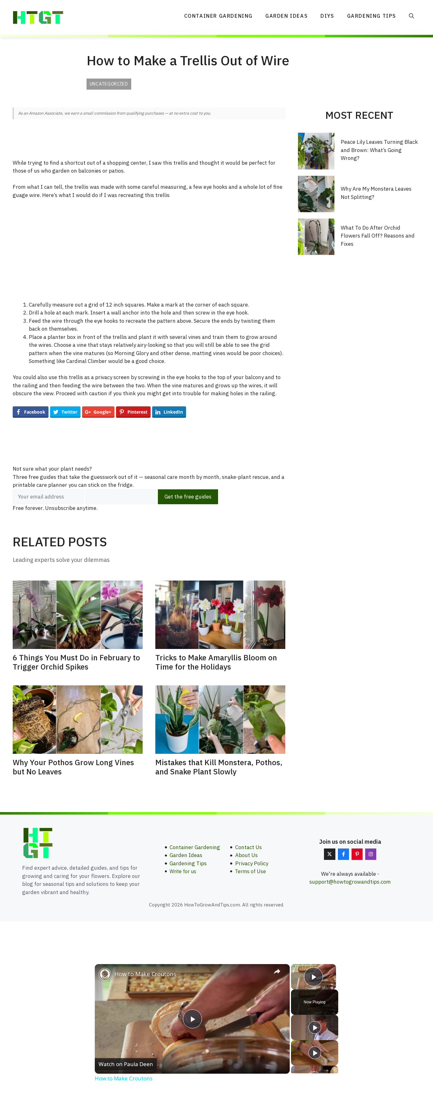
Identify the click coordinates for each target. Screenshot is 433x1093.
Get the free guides (188, 496)
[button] (411, 15)
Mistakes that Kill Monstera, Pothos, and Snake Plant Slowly (218, 767)
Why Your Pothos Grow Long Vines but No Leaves (73, 767)
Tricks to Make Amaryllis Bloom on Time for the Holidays (216, 662)
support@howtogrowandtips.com (350, 881)
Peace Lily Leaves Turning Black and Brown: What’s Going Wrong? (379, 150)
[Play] (314, 1027)
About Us (246, 855)
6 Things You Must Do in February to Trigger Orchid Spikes (76, 662)
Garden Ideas (286, 16)
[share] (277, 971)
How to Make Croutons (145, 974)
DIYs (327, 16)
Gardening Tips (371, 16)
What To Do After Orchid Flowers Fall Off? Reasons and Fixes (378, 235)
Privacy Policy (251, 863)
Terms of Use (250, 871)
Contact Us (248, 847)
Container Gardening (218, 16)
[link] (105, 974)
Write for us (183, 871)
